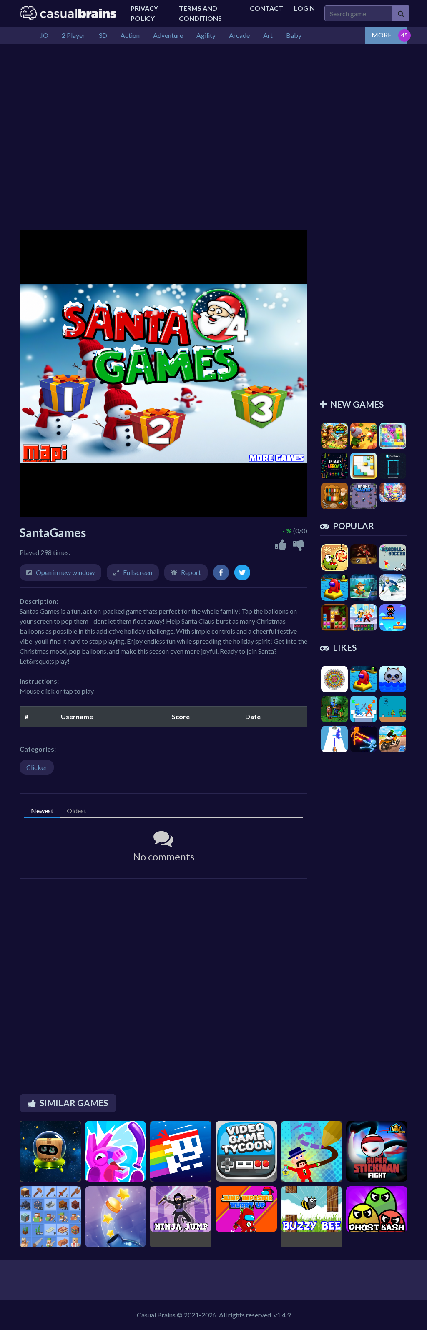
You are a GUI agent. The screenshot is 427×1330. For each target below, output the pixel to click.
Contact (266, 8)
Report (191, 572)
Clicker (36, 767)
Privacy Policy (144, 13)
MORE (382, 35)
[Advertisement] (213, 106)
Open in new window (65, 572)
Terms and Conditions (200, 13)
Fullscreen (137, 572)
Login (304, 8)
